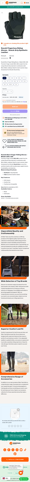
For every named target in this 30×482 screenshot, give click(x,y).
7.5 (5, 82)
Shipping (4, 100)
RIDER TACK (16, 478)
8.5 (15, 82)
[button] (2, 2)
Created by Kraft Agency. (16, 480)
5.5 (10, 78)
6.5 (20, 78)
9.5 (25, 82)
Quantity (5, 88)
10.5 (11, 85)
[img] (4, 58)
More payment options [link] (15, 114)
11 (16, 85)
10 (5, 85)
